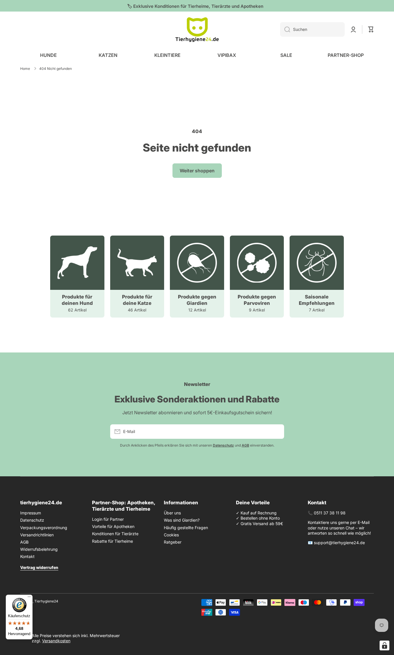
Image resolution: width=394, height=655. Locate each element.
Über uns (172, 512)
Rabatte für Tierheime (112, 541)
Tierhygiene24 (46, 601)
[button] (371, 29)
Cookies (171, 534)
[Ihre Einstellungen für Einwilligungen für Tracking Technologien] (384, 645)
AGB (24, 542)
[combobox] (312, 29)
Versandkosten (56, 640)
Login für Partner (108, 519)
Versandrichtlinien (37, 534)
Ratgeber (172, 542)
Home (25, 68)
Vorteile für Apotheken (113, 526)
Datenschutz (32, 520)
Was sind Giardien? (182, 520)
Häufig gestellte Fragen (186, 527)
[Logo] (197, 29)
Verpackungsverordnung (43, 527)
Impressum (30, 512)
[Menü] (29, 598)
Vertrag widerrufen (39, 567)
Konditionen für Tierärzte (115, 533)
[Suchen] (285, 29)
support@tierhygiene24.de (339, 542)
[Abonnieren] (277, 431)
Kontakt (27, 556)
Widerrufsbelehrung (39, 549)
